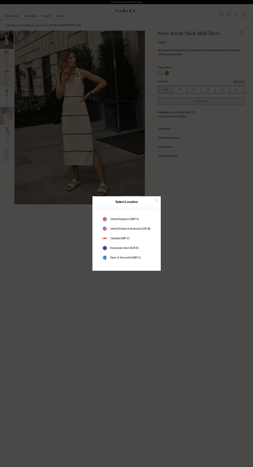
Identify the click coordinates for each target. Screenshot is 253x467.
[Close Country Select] (156, 200)
